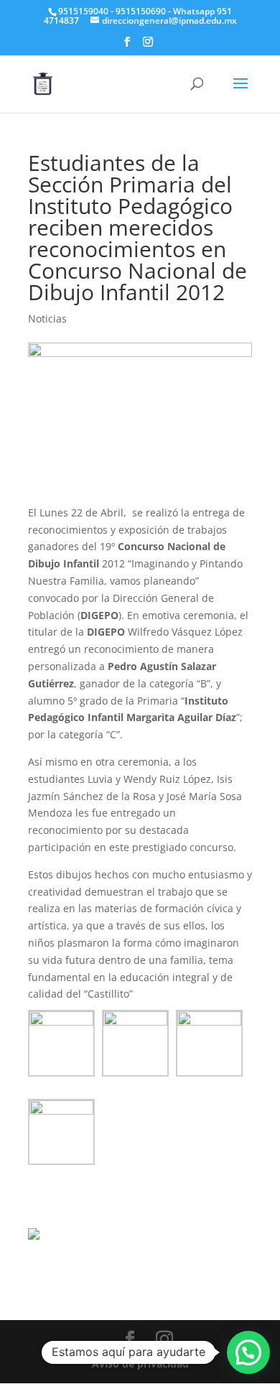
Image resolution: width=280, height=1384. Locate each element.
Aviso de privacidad (140, 1363)
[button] (248, 1352)
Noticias (47, 318)
